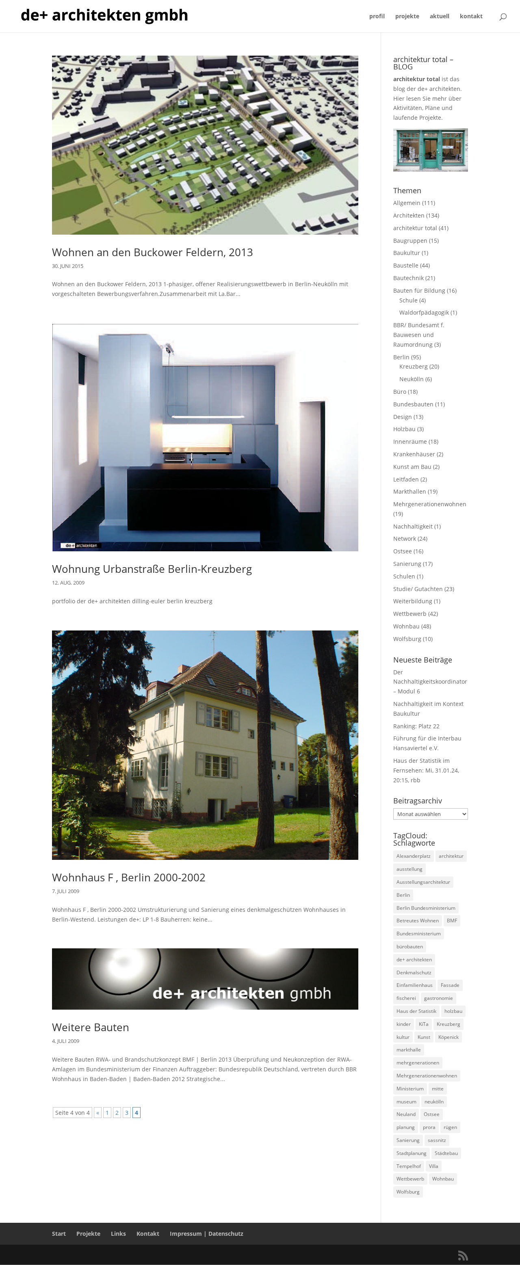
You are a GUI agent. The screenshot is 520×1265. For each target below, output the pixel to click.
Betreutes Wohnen (417, 920)
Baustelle (405, 265)
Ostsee (402, 551)
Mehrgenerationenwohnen (429, 504)
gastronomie (438, 998)
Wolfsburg (407, 639)
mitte (438, 1088)
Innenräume (410, 441)
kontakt (471, 16)
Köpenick (448, 1037)
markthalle (408, 1049)
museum (406, 1101)
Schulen (404, 576)
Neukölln (411, 379)
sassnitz (437, 1140)
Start (59, 1233)
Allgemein (406, 203)
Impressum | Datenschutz (206, 1233)
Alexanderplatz (413, 856)
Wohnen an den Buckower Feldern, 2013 (152, 252)
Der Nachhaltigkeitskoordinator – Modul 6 (430, 681)
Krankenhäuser (414, 454)
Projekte (88, 1233)
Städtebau (446, 1153)
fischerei (406, 998)
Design (402, 417)
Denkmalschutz (413, 972)
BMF (452, 920)
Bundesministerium (418, 933)
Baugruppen (410, 240)
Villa (433, 1166)
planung (405, 1127)
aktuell (439, 16)
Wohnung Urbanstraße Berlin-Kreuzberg (152, 568)
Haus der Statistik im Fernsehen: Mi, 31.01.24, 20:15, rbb (426, 770)
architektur (451, 856)
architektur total (415, 228)
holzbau (453, 1011)
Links (118, 1233)
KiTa (424, 1024)
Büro (399, 391)
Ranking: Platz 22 (416, 726)
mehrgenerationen (417, 1062)
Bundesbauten (413, 404)
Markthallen (409, 491)
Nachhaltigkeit (413, 526)
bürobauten (409, 946)
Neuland (406, 1114)
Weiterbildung (412, 601)
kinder (403, 1024)
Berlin (401, 357)
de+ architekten (414, 959)
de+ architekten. (440, 89)
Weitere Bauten (90, 1027)
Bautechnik (408, 278)
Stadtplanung (411, 1153)
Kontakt (147, 1233)
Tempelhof (408, 1166)
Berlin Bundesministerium (425, 907)
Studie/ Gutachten (418, 589)
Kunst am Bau (412, 467)
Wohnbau (406, 626)
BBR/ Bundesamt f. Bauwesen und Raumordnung (418, 334)
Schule (408, 300)
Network (404, 538)
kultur (403, 1037)
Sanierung (407, 564)
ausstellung (409, 869)
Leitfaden (406, 479)
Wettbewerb (410, 613)
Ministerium (410, 1088)
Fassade (450, 985)
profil (377, 16)
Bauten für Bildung (419, 290)
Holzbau (404, 429)
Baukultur (406, 253)
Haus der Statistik (416, 1011)
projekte (407, 16)
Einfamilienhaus (414, 985)
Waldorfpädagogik (424, 312)
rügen (450, 1127)
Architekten (409, 215)
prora (429, 1127)
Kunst (424, 1037)
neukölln (434, 1101)
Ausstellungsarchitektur (423, 882)
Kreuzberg (413, 366)
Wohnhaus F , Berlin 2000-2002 (129, 877)
